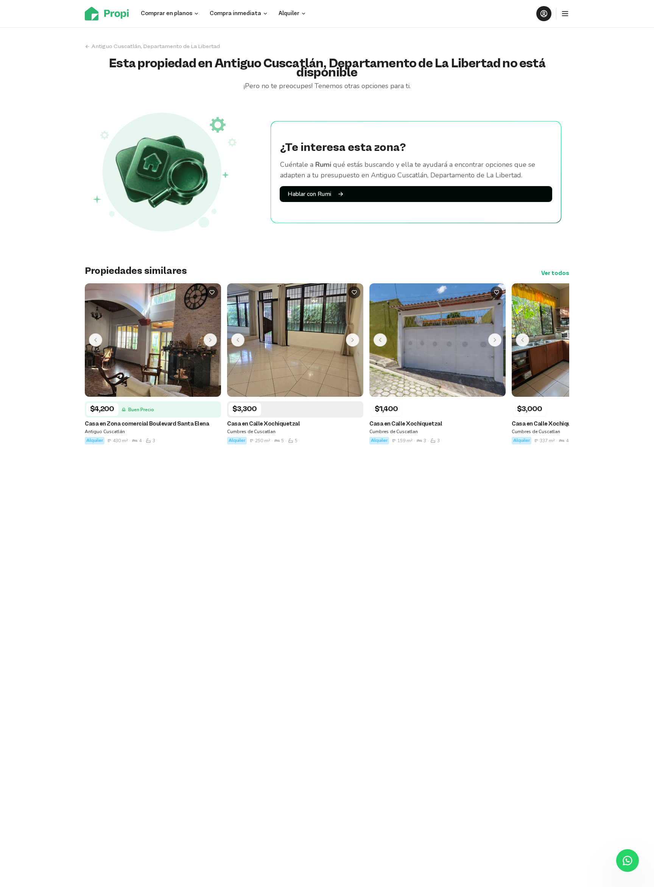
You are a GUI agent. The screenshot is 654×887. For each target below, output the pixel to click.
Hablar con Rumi (309, 194)
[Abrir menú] (565, 13)
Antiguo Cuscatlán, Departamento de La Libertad (156, 46)
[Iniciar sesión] (543, 13)
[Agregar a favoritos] (212, 292)
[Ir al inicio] (109, 13)
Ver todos (555, 273)
